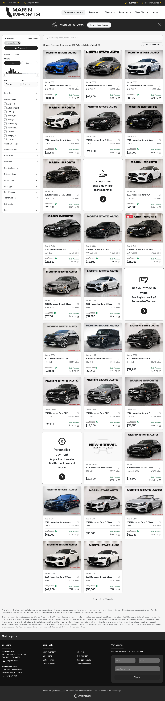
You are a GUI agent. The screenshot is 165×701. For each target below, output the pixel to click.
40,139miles (74, 253)
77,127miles (156, 143)
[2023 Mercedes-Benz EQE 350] (62, 337)
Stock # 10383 (91, 300)
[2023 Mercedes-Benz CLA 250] (144, 173)
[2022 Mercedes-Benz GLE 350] (144, 337)
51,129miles (74, 580)
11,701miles (156, 198)
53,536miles (74, 143)
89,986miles (115, 525)
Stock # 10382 (132, 82)
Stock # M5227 (132, 410)
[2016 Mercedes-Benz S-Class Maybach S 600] (144, 446)
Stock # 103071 (50, 300)
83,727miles (115, 471)
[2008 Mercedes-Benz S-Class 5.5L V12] (103, 446)
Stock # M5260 (50, 191)
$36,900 (90, 533)
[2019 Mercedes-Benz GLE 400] (103, 391)
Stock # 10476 (91, 137)
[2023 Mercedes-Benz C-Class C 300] (144, 118)
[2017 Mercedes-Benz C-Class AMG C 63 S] (103, 64)
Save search (22, 48)
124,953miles (73, 416)
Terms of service (84, 663)
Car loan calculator (85, 660)
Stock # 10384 (91, 246)
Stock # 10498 (132, 355)
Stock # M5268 (50, 137)
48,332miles (156, 253)
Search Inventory (75, 12)
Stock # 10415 (90, 519)
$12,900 (49, 424)
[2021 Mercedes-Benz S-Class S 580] (103, 555)
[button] (12, 2)
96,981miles (115, 362)
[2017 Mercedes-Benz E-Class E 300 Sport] (144, 228)
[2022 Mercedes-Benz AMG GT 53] (62, 64)
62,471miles (115, 580)
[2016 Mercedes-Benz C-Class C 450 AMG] (62, 173)
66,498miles (156, 525)
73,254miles (156, 416)
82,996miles (115, 143)
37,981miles (74, 525)
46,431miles (115, 307)
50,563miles (155, 89)
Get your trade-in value (99, 25)
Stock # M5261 (132, 191)
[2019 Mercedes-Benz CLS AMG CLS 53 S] (103, 228)
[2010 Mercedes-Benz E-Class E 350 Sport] (62, 282)
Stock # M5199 (50, 246)
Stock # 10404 (50, 355)
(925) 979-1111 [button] (11, 676)
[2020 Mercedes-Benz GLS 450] (144, 391)
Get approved (48, 660)
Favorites (132, 3)
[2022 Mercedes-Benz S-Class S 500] (62, 500)
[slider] (4, 75)
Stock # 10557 (132, 464)
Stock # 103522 (50, 410)
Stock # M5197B (91, 464)
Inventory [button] (93, 12)
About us (81, 652)
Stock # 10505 (91, 82)
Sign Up (137, 677)
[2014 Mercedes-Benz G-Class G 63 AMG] (103, 337)
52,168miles (74, 89)
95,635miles (115, 89)
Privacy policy (49, 663)
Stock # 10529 (91, 410)
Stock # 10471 (90, 573)
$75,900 (131, 478)
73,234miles (115, 416)
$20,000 (91, 478)
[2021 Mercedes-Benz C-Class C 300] (103, 118)
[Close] (159, 24)
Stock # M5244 (132, 137)
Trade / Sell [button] (140, 12)
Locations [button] (123, 12)
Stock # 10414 (49, 519)
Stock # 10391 (49, 82)
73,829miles (115, 253)
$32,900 (132, 369)
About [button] (155, 12)
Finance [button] (108, 12)
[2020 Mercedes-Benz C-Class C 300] (62, 118)
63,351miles (74, 198)
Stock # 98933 (91, 355)
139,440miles (73, 307)
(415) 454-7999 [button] (33, 2)
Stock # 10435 (50, 573)
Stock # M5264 (132, 246)
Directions (47, 656)
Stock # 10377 (132, 519)
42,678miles (156, 471)
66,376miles (156, 362)
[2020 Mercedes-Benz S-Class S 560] (62, 555)
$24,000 (91, 150)
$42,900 (91, 96)
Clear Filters (33, 38)
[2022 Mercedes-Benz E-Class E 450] (103, 282)
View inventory (49, 652)
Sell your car (82, 656)
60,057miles (74, 362)
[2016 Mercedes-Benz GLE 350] (62, 391)
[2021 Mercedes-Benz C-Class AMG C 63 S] (144, 64)
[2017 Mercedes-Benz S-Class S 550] (103, 500)
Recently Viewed (152, 3)
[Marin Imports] (23, 12)
